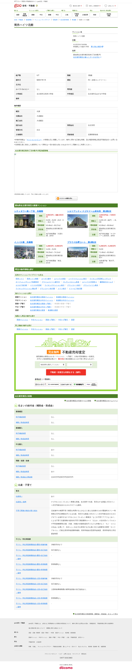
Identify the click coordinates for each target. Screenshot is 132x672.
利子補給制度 (21, 417)
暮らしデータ (66, 646)
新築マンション (33, 637)
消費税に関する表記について (54, 628)
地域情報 (29, 20)
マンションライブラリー (42, 20)
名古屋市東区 (64, 20)
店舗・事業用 (36, 632)
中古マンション (43, 637)
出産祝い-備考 (21, 502)
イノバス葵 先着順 (23, 242)
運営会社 (83, 654)
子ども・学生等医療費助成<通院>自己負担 (31, 550)
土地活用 (38, 642)
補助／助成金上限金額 (24, 477)
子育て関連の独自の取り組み (26, 510)
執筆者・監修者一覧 (93, 646)
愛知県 (55, 20)
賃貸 (30, 632)
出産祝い (19, 496)
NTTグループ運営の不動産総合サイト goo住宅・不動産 (31, 1)
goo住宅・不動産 (19, 623)
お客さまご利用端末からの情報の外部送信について (56, 623)
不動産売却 (32, 642)
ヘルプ (60, 654)
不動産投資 (74, 637)
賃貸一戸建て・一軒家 (47, 632)
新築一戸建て (52, 637)
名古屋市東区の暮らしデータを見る (86, 57)
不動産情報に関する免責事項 (105, 623)
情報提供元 (93, 623)
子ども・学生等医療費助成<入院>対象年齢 (31, 578)
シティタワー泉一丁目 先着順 (28, 211)
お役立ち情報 (18, 646)
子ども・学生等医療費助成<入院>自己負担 (31, 584)
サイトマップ (76, 654)
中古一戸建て (61, 637)
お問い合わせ (67, 654)
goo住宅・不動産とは (35, 623)
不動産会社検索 (57, 646)
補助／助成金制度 (22, 422)
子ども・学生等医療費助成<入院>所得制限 (31, 598)
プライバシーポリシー (51, 654)
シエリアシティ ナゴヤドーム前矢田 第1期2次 (89, 211)
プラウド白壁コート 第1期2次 (81, 242)
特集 (30, 646)
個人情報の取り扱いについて (37, 628)
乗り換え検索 (96, 46)
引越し (34, 646)
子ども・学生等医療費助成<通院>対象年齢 (31, 544)
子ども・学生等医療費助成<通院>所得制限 (31, 564)
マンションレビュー (34, 140)
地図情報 (103, 646)
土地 (68, 637)
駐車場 (67, 632)
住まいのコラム (82, 646)
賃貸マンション (59, 632)
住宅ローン (81, 637)
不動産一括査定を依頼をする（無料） (66, 372)
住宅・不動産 (18, 20)
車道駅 (74, 20)
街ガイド (74, 646)
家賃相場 (73, 632)
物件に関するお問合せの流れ (80, 623)
